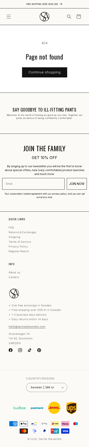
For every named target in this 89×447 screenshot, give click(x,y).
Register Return (19, 251)
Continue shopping (45, 72)
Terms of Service (20, 241)
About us (14, 272)
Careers (14, 277)
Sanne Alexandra (50, 439)
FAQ (11, 227)
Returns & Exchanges (22, 232)
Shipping (14, 237)
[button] (8, 16)
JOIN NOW (76, 184)
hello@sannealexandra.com (27, 326)
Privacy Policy (18, 246)
